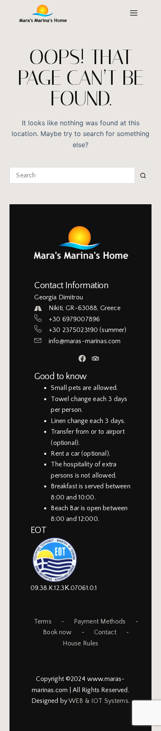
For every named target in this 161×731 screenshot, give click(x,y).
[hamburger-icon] (134, 13)
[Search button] (143, 175)
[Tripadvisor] (96, 359)
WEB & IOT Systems (98, 701)
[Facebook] (82, 359)
